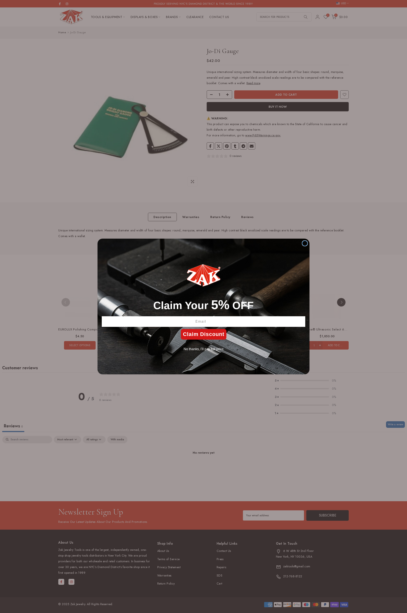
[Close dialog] (304, 243)
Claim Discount (203, 334)
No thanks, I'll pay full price (204, 349)
